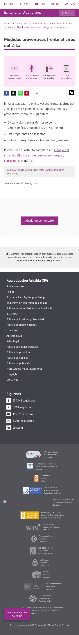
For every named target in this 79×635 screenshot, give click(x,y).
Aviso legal (12, 341)
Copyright (12, 374)
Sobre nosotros (15, 286)
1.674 (72, 4)
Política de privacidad (18, 352)
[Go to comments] (71, 92)
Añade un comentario (39, 220)
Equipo (10, 291)
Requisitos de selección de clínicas (26, 302)
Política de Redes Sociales (21, 324)
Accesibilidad (14, 335)
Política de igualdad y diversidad (25, 319)
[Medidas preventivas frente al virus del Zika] (39, 71)
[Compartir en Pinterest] (26, 93)
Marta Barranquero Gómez (51, 169)
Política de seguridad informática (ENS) (29, 308)
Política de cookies (17, 357)
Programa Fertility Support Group (25, 297)
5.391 (26, 4)
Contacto (11, 330)
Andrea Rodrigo (17, 169)
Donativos (12, 379)
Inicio (7, 23)
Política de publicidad (18, 363)
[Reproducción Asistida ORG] (22, 12)
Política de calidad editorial (22, 346)
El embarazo (19, 23)
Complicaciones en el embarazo (45, 23)
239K (11, 4)
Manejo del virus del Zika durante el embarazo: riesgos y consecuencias (36, 155)
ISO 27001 (12, 313)
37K (57, 4)
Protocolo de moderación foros (24, 368)
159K (43, 4)
